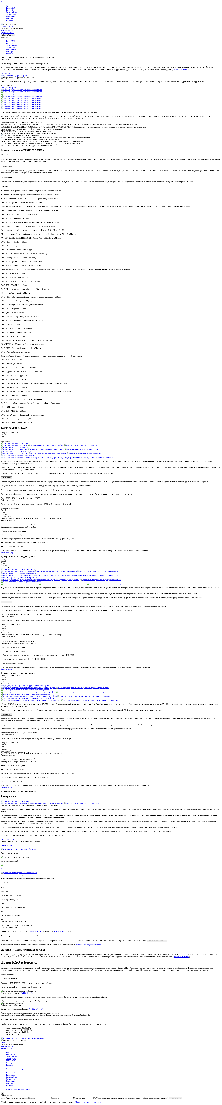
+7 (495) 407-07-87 (8, 31)
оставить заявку (175, 1098)
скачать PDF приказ (180, 70)
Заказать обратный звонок (157, 941)
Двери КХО (10, 8)
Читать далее (6, 478)
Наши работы (11, 16)
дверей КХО (67, 970)
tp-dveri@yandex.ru (8, 26)
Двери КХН (10, 10)
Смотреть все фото (8, 88)
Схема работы (11, 12)
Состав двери (11, 14)
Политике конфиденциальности (88, 945)
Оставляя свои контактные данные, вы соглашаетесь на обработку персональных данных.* (110, 941)
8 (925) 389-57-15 (7, 33)
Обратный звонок (8, 35)
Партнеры (10, 18)
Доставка (9, 20)
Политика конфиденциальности (18, 1069)
